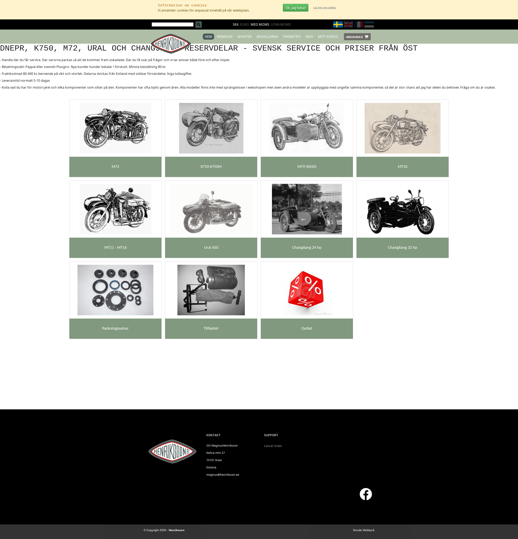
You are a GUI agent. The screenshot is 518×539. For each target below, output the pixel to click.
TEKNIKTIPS (292, 36)
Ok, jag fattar (296, 7)
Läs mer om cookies (324, 7)
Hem (208, 36)
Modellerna (267, 36)
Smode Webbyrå (363, 530)
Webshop (225, 36)
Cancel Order (273, 446)
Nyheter (245, 36)
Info (309, 36)
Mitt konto (328, 36)
